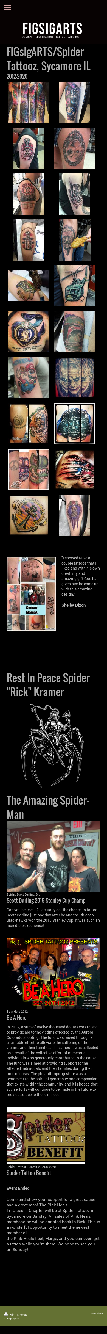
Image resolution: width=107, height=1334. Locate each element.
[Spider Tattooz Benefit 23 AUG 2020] (46, 1135)
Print (12, 1314)
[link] (73, 605)
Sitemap (22, 1314)
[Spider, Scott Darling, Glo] (53, 856)
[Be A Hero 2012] (53, 973)
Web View (97, 1313)
